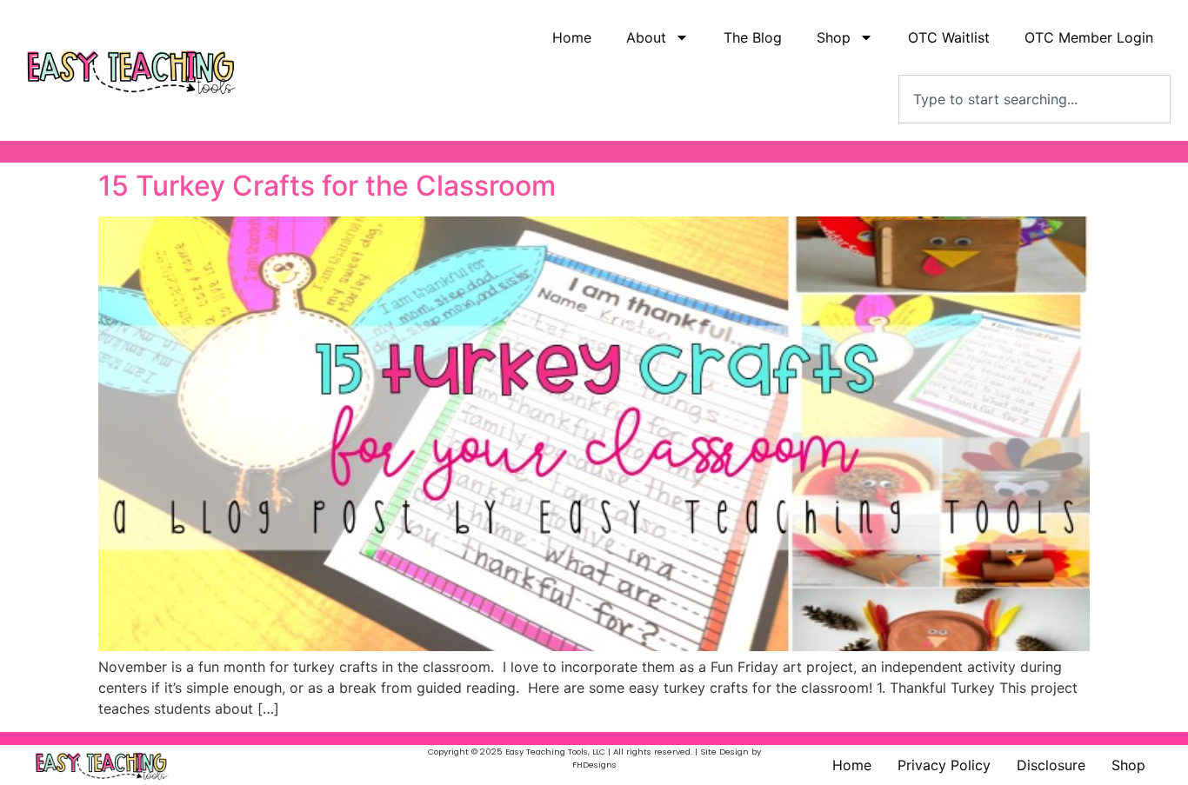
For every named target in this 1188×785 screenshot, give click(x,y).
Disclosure (1051, 765)
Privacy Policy (944, 765)
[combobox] (1034, 99)
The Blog (753, 37)
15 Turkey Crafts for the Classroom (327, 186)
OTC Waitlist (949, 37)
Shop (1128, 765)
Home (571, 37)
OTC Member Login (1088, 37)
